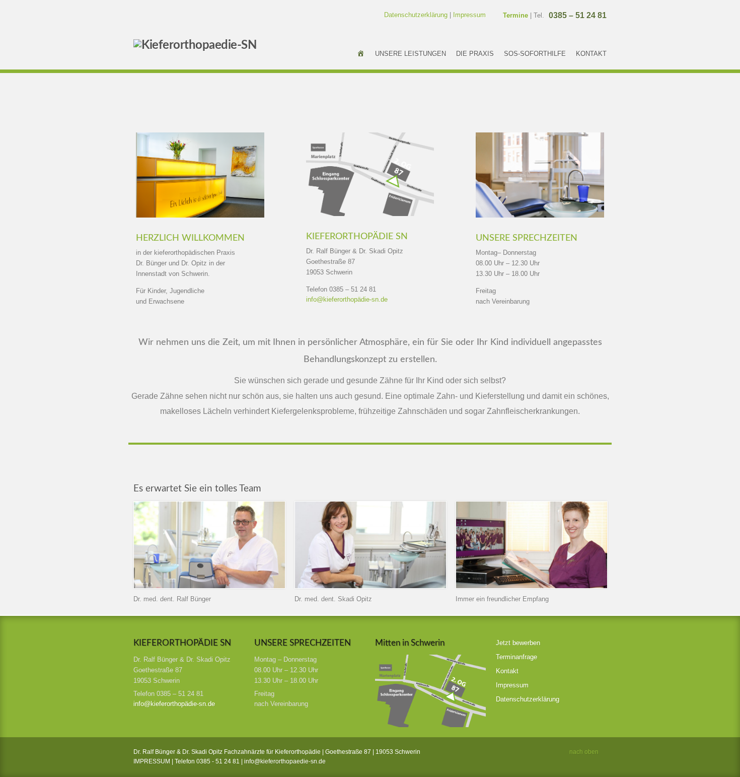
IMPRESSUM (152, 761)
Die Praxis (475, 53)
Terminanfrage (516, 657)
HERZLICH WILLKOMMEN (190, 238)
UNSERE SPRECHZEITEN (526, 238)
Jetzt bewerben (518, 643)
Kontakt (591, 53)
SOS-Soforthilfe (535, 53)
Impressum (469, 15)
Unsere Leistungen (410, 53)
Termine (515, 15)
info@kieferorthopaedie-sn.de (285, 761)
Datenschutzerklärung (416, 15)
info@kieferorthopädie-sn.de (347, 299)
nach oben (584, 751)
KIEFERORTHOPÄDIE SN (357, 236)
